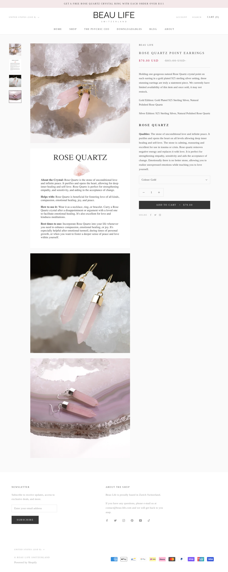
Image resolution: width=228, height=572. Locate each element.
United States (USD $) (22, 17)
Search (196, 17)
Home (58, 29)
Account (181, 17)
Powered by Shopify (25, 562)
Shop (73, 29)
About (169, 29)
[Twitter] (155, 215)
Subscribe (25, 519)
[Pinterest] (160, 215)
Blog (153, 29)
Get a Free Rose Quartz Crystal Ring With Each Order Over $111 (114, 3)
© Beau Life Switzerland (32, 557)
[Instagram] (123, 520)
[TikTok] (148, 520)
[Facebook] (151, 215)
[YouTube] (140, 520)
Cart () (213, 17)
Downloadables (129, 29)
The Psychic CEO (96, 29)
